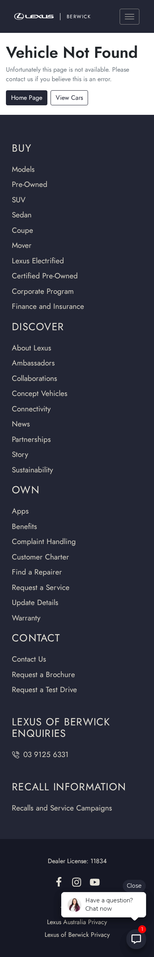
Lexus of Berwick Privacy (77, 934)
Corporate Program (43, 291)
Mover (22, 245)
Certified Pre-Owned (45, 275)
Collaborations (34, 378)
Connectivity (31, 408)
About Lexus (31, 347)
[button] (129, 17)
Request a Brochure (43, 674)
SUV (19, 199)
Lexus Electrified (38, 260)
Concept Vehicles (40, 393)
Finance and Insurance (48, 306)
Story (20, 454)
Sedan (22, 214)
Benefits (24, 526)
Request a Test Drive (44, 689)
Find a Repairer (37, 572)
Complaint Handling (44, 541)
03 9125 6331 (46, 754)
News (21, 424)
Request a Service (40, 587)
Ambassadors (33, 363)
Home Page (26, 97)
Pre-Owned (29, 184)
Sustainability (32, 469)
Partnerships (31, 439)
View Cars (69, 97)
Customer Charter (40, 557)
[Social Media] (59, 882)
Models (23, 169)
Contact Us (29, 659)
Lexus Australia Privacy (77, 922)
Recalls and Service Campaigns (62, 808)
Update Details (35, 602)
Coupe (22, 230)
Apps (20, 511)
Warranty (26, 618)
